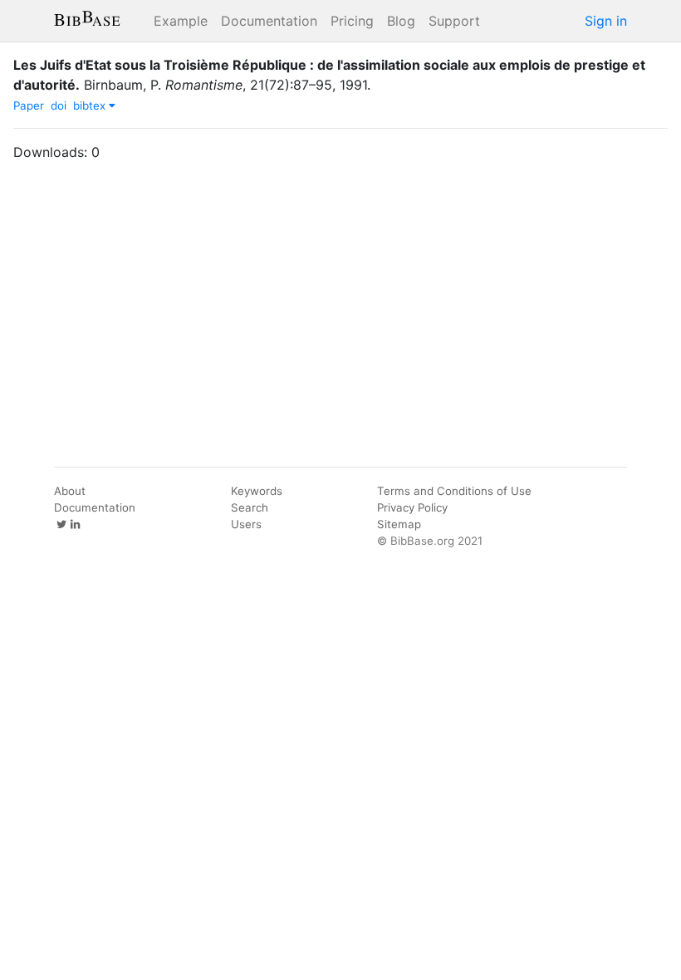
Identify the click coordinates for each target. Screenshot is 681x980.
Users (246, 524)
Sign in (606, 20)
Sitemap (399, 524)
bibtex (91, 105)
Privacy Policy (412, 507)
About (70, 490)
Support (454, 20)
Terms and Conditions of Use (454, 490)
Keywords (256, 490)
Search (249, 507)
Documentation (269, 20)
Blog (401, 20)
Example (181, 20)
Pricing (352, 20)
